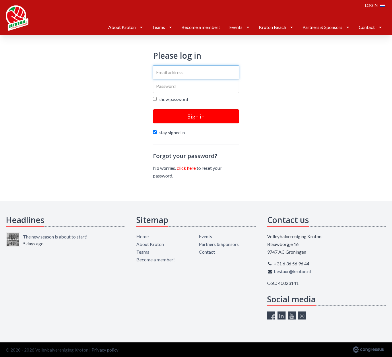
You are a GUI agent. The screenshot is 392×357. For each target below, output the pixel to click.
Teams (158, 27)
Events (235, 27)
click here (186, 168)
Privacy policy (105, 349)
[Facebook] (271, 315)
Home (142, 236)
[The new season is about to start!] (13, 239)
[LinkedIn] (281, 315)
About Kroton (122, 27)
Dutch (382, 5)
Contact (367, 27)
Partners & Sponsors (322, 27)
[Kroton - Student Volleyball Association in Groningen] (17, 18)
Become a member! (200, 27)
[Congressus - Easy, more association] (368, 349)
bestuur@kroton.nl (292, 271)
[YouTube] (292, 315)
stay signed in (172, 132)
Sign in (196, 116)
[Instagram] (302, 315)
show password (173, 99)
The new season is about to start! (55, 236)
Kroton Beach (272, 27)
